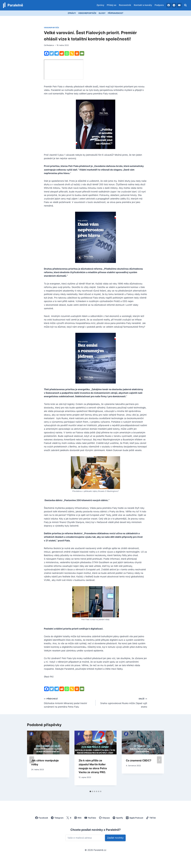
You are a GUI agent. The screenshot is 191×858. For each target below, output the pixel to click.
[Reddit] (61, 53)
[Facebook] (168, 5)
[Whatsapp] (66, 53)
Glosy (102, 13)
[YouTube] (179, 5)
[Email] (82, 53)
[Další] (159, 759)
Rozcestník (125, 5)
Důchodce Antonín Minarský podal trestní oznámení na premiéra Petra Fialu (65, 703)
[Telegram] (174, 5)
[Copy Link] (72, 53)
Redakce (50, 45)
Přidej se (111, 5)
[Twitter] (51, 53)
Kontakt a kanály (143, 5)
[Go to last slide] (31, 759)
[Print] (77, 53)
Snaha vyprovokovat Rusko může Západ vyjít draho (123, 703)
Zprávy (100, 5)
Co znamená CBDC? (138, 760)
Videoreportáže (87, 13)
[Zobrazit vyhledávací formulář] (185, 5)
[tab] (90, 791)
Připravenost (115, 13)
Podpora (159, 5)
